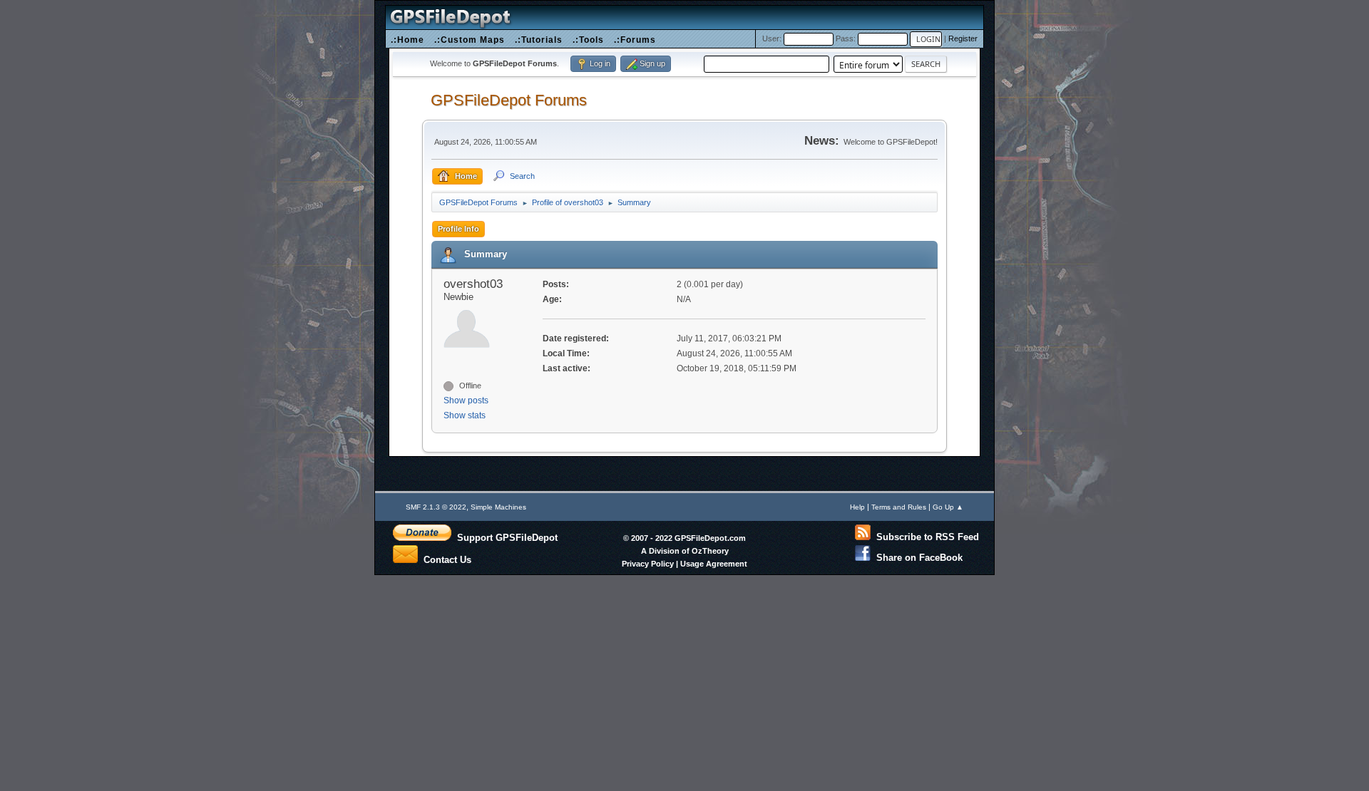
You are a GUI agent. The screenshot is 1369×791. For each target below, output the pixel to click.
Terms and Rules (898, 507)
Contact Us (444, 558)
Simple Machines (498, 507)
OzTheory (710, 551)
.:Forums (635, 39)
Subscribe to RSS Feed (925, 537)
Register (963, 38)
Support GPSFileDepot (504, 537)
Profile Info (458, 228)
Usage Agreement (713, 563)
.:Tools (588, 39)
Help (857, 507)
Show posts (465, 400)
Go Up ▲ (948, 507)
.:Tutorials (539, 39)
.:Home (407, 39)
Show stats (464, 415)
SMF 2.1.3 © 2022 (436, 507)
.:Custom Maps (469, 39)
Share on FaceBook (917, 557)
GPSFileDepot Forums (509, 100)
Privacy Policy (648, 563)
